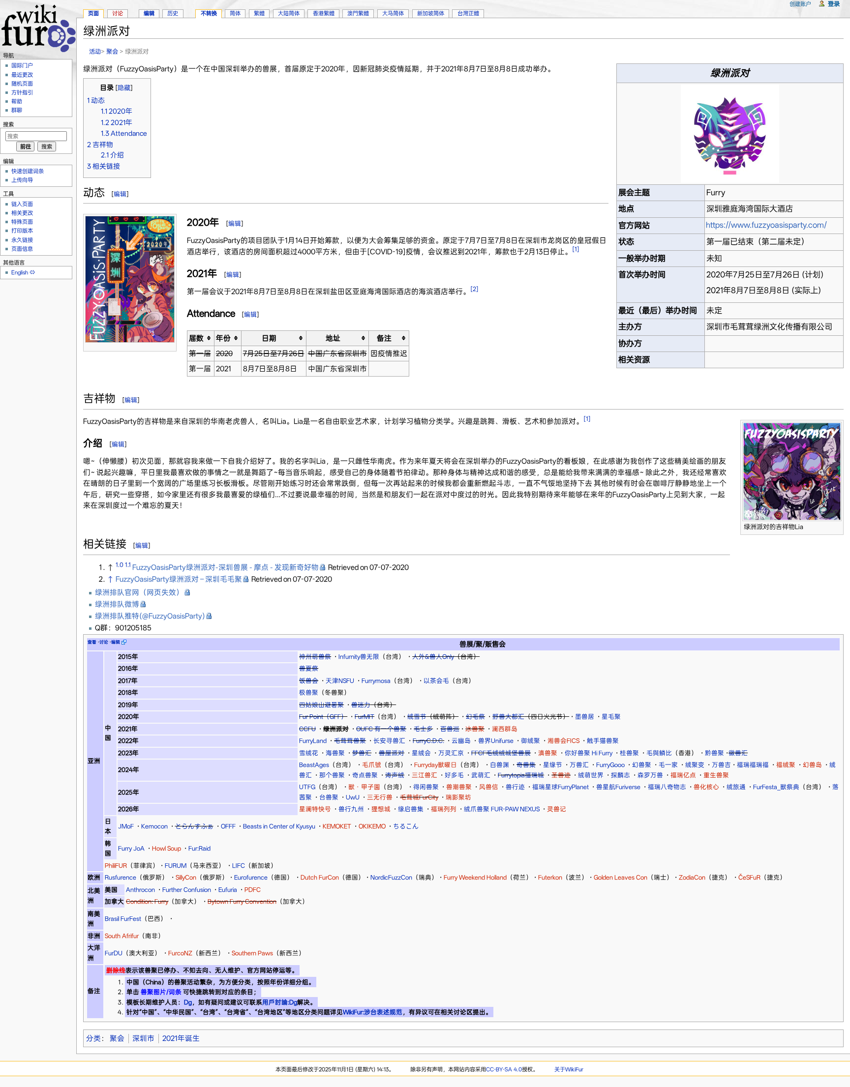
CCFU (307, 729)
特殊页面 (22, 221)
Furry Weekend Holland (475, 877)
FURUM (175, 865)
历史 (172, 13)
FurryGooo (610, 764)
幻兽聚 (641, 764)
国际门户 (22, 65)
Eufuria (227, 889)
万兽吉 (721, 764)
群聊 (16, 110)
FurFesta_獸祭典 (776, 787)
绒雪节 (416, 716)
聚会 (112, 51)
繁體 (259, 13)
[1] (575, 249)
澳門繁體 (358, 13)
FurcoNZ (180, 953)
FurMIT (364, 716)
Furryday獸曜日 (435, 764)
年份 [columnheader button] (223, 338)
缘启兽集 (411, 809)
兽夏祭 (308, 668)
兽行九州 (351, 809)
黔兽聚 (714, 753)
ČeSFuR (749, 877)
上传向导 (22, 179)
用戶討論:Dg (279, 1002)
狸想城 (381, 809)
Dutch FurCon (320, 877)
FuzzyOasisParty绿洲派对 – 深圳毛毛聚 (179, 579)
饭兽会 (308, 680)
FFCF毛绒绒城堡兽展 (501, 753)
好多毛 (454, 775)
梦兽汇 (361, 753)
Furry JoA (131, 848)
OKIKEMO (372, 826)
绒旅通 (736, 787)
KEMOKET (337, 826)
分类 (93, 1038)
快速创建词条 (27, 171)
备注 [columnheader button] (384, 338)
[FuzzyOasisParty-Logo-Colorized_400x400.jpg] (730, 133)
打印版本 (22, 230)
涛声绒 (394, 775)
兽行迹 (515, 787)
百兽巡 (449, 729)
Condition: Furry (147, 901)
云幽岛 (461, 740)
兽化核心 (706, 787)
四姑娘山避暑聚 (321, 704)
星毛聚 (611, 716)
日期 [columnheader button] (269, 338)
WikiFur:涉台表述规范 (372, 1012)
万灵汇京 (451, 753)
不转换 (209, 13)
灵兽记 (556, 809)
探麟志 (620, 775)
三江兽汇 (424, 775)
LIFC (238, 865)
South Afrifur (122, 936)
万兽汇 (579, 764)
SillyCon (186, 877)
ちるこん (406, 826)
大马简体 (393, 13)
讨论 (117, 13)
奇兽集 (526, 764)
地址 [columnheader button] (333, 338)
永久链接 (22, 239)
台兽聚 (328, 797)
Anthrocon (140, 889)
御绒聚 (530, 740)
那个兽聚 (332, 775)
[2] (474, 289)
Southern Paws (252, 953)
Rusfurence (120, 877)
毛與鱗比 (659, 753)
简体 (235, 13)
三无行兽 (380, 797)
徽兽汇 (738, 753)
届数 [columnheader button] (196, 338)
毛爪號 (371, 764)
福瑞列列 (443, 809)
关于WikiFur (568, 1069)
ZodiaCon (692, 877)
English (19, 272)
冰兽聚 (475, 729)
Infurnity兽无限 (358, 656)
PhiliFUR (116, 865)
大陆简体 (289, 13)
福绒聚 (785, 764)
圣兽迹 (561, 775)
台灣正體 (468, 13)
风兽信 (488, 787)
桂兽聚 (629, 753)
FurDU (113, 953)
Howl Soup (166, 848)
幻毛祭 (475, 716)
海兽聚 (335, 753)
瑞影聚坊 (458, 797)
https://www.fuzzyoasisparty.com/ (766, 225)
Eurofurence (251, 877)
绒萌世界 (591, 775)
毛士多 (423, 729)
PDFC (252, 889)
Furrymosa (376, 680)
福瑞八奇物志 (667, 787)
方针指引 (22, 92)
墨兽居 (584, 716)
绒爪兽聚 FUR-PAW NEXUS (502, 809)
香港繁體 (323, 13)
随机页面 (22, 83)
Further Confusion (186, 889)
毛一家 (668, 764)
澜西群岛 (504, 729)
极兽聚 (308, 692)
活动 (95, 51)
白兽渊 (499, 764)
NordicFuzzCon (391, 877)
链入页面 (22, 204)
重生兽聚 (716, 775)
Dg (188, 1002)
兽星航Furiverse (618, 787)
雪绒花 (308, 753)
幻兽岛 (812, 764)
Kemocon (154, 826)
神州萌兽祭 (315, 656)
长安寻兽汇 (389, 740)
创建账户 (800, 3)
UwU (353, 797)
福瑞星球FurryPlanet (560, 787)
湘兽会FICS (563, 740)
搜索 (8, 124)
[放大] (169, 347)
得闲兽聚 (426, 787)
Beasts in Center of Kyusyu (279, 826)
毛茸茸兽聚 (350, 740)
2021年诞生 (181, 1038)
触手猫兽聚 (603, 740)
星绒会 (421, 753)
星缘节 (552, 764)
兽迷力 (360, 704)
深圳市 (143, 1038)
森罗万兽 (650, 775)
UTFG (307, 787)
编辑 (120, 194)
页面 (93, 13)
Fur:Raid (199, 848)
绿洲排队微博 (117, 604)
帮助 (16, 101)
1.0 (119, 564)
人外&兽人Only (433, 656)
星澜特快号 (315, 809)
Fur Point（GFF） (323, 716)
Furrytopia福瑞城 (521, 775)
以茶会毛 (436, 680)
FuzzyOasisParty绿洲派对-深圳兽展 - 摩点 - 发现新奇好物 (225, 567)
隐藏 (124, 87)
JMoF (126, 826)
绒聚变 (694, 764)
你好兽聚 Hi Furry (588, 753)
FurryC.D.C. (428, 740)
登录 (834, 3)
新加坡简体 (430, 13)
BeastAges (314, 764)
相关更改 (22, 212)
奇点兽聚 (365, 775)
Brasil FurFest (123, 918)
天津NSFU (340, 680)
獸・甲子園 (364, 787)
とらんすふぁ (194, 826)
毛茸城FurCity (419, 797)
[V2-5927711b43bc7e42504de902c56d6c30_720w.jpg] (130, 279)
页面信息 (22, 248)
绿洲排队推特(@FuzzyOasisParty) (150, 616)
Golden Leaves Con (620, 877)
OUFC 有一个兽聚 (381, 729)
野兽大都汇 (508, 716)
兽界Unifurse (496, 740)
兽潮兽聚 (459, 787)
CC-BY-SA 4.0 (504, 1069)
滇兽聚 (547, 753)
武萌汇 (480, 775)
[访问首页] (38, 26)
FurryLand (313, 740)
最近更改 (22, 74)
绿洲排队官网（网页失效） (139, 592)
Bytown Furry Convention (242, 901)
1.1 (128, 564)
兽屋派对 (391, 753)
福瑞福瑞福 (753, 764)
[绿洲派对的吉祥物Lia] (792, 470)
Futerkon (550, 877)
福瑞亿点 (683, 775)
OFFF (228, 826)
